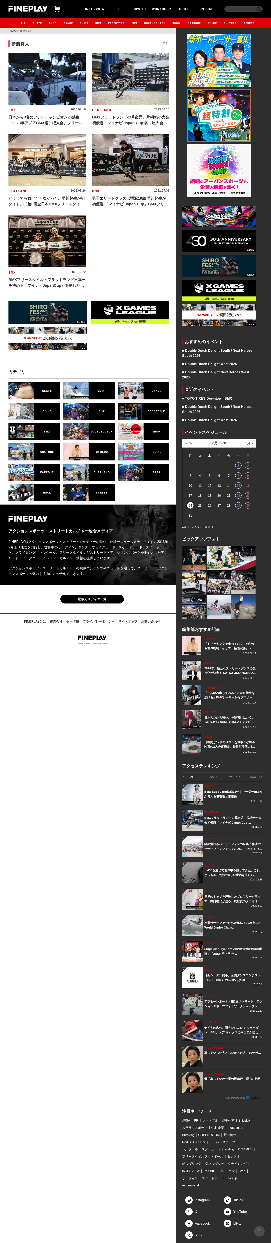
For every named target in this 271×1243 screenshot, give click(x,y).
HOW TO (139, 9)
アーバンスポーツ (222, 1142)
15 (238, 485)
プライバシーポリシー (99, 621)
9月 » (249, 443)
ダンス (232, 1156)
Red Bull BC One (194, 1142)
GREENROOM (209, 1135)
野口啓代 (230, 1135)
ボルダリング (191, 1163)
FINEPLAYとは (35, 621)
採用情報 (72, 621)
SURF (52, 22)
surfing (229, 1149)
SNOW (176, 22)
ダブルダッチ (214, 1163)
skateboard (235, 1127)
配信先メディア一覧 (92, 599)
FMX (134, 22)
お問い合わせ (150, 621)
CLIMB (84, 22)
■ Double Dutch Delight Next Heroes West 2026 (215, 374)
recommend (190, 1185)
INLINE (212, 22)
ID (117, 9)
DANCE (68, 22)
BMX (98, 22)
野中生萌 (228, 1120)
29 (238, 505)
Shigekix (244, 1120)
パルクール (190, 1149)
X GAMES (245, 1149)
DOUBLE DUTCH (154, 22)
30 (248, 505)
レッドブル (210, 1120)
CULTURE (230, 22)
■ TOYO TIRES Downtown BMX (207, 398)
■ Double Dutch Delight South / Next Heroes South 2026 (217, 353)
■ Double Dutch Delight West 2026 (209, 364)
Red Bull (209, 1171)
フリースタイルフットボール (202, 1156)
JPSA (186, 1120)
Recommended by (236, 1098)
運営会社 (56, 621)
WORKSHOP (161, 9)
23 (248, 495)
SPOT (183, 9)
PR (196, 1120)
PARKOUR (194, 22)
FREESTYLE (116, 22)
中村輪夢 (217, 1127)
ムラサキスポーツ (194, 1127)
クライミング (237, 1163)
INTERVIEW (95, 9)
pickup (232, 1178)
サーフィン (190, 1178)
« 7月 (189, 443)
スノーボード (211, 1149)
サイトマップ (127, 621)
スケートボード (213, 1178)
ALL (23, 22)
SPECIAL (206, 9)
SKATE (37, 22)
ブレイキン (227, 1171)
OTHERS (249, 22)
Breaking (188, 1135)
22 (238, 495)
